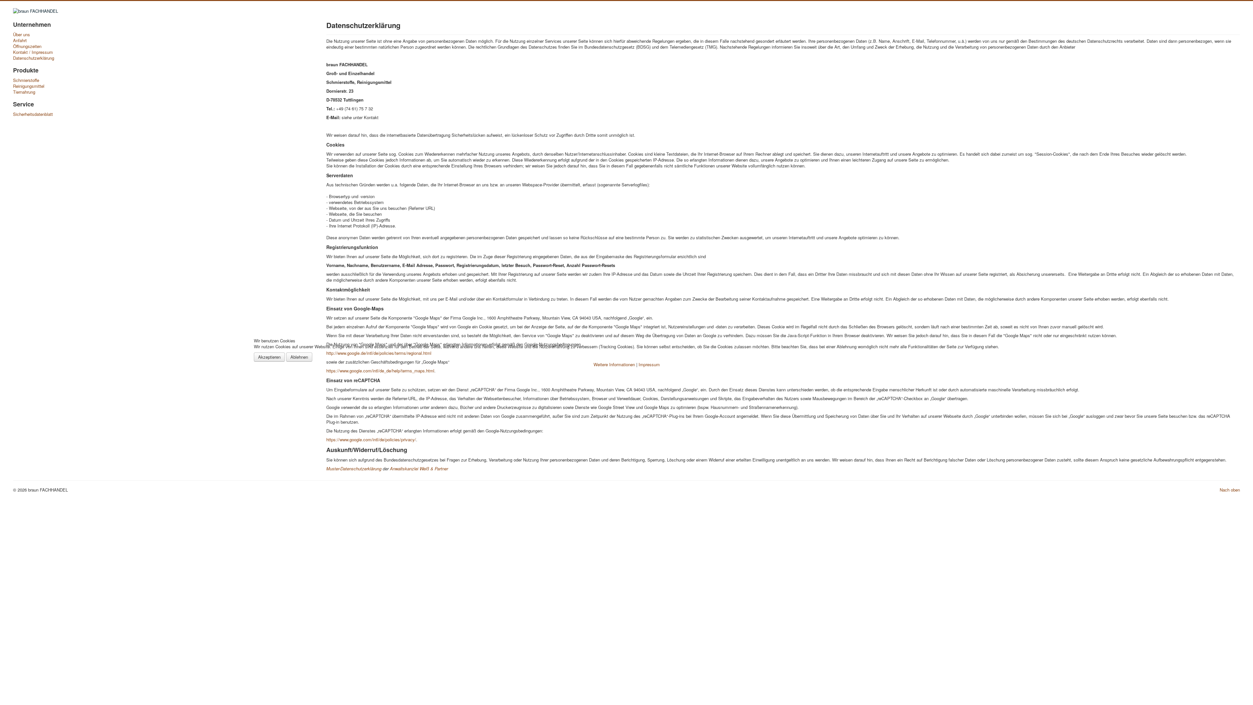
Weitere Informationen (614, 364)
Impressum (649, 364)
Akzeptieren (269, 357)
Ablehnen (299, 357)
